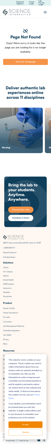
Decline (25, 432)
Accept (25, 424)
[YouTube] (39, 440)
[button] (45, 12)
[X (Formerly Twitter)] (44, 440)
